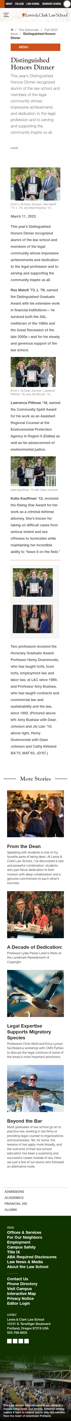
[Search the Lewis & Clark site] (67, 4)
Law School (33, 3)
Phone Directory (22, 1283)
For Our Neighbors (24, 1237)
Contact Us (17, 1279)
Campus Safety (21, 1247)
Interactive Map (21, 1293)
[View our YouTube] (26, 1341)
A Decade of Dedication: (34, 947)
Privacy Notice (20, 1298)
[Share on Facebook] (14, 154)
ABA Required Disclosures (32, 1257)
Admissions (14, 1192)
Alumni (11, 1210)
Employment (18, 1242)
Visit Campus (19, 1288)
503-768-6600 (17, 1333)
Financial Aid (16, 1204)
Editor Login (18, 1303)
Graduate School (51, 3)
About (9, 3)
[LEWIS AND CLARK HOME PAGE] (2, 4)
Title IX (13, 1252)
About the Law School (27, 1266)
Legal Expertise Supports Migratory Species (29, 1032)
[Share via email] (34, 154)
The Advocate (29, 30)
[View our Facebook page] (9, 1341)
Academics (14, 1198)
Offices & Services (24, 1232)
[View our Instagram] (15, 1341)
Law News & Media (25, 1261)
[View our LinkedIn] (21, 1341)
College (19, 3)
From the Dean (24, 846)
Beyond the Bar (24, 1121)
